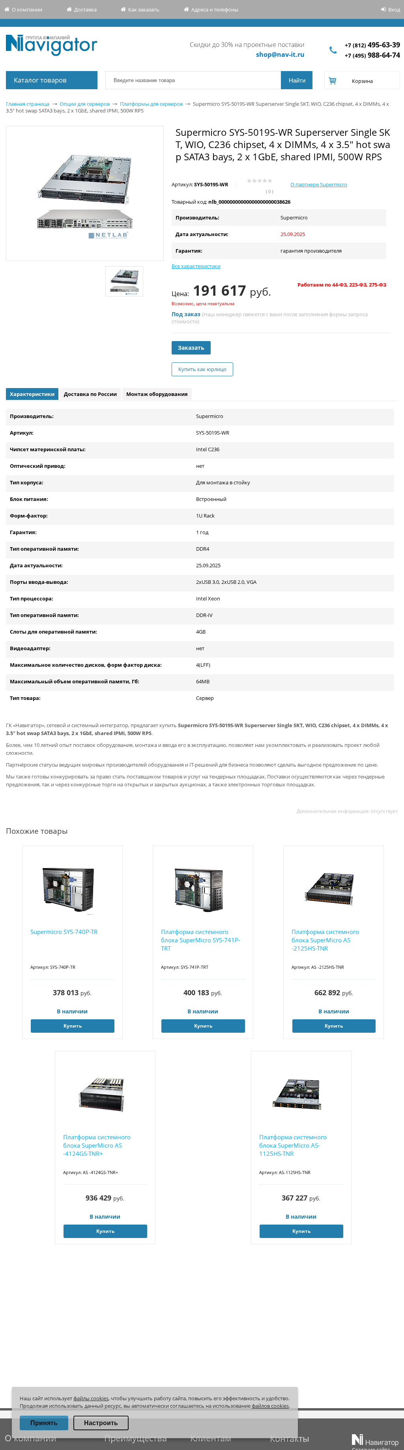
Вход (394, 9)
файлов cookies (270, 1405)
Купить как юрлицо (202, 369)
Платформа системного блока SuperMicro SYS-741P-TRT (200, 940)
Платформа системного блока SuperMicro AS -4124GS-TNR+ (97, 1145)
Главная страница (27, 103)
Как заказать (143, 9)
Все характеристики (196, 266)
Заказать (191, 347)
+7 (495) (372, 55)
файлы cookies (90, 1398)
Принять (44, 1423)
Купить (73, 1025)
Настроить (101, 1423)
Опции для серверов (85, 103)
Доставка (85, 9)
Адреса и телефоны (214, 9)
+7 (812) (372, 45)
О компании (27, 9)
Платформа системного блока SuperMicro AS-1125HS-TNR (293, 1145)
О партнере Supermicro (318, 184)
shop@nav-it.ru (280, 54)
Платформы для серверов (151, 103)
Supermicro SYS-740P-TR (63, 932)
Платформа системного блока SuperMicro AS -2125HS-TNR (325, 940)
